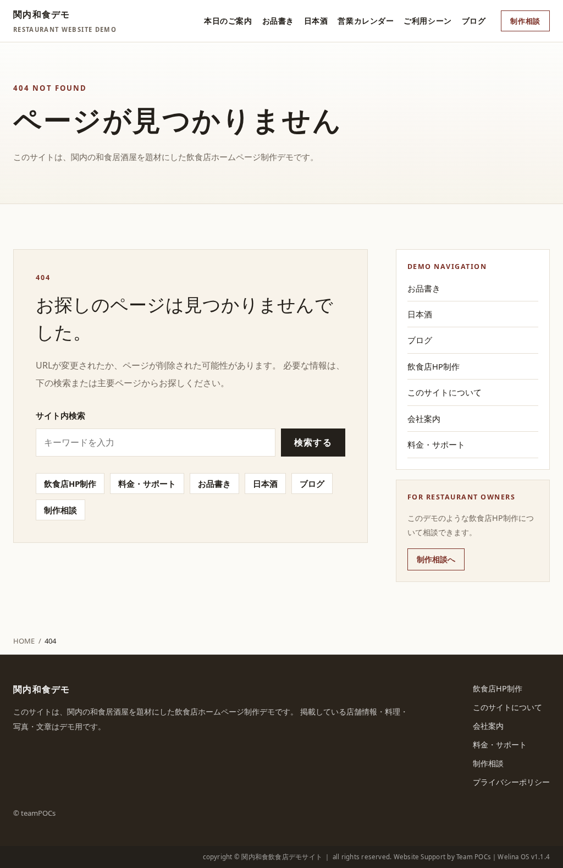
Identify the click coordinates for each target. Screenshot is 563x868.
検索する (313, 442)
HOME (24, 641)
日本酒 (316, 20)
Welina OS (513, 857)
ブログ (474, 20)
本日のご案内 (228, 20)
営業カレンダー (366, 20)
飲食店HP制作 (70, 483)
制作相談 (525, 21)
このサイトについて (444, 392)
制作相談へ (436, 559)
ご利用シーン (427, 20)
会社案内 (423, 418)
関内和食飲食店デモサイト (281, 857)
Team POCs (473, 857)
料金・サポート (147, 483)
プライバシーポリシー (511, 782)
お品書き (278, 20)
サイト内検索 (60, 415)
